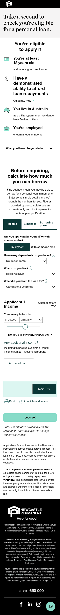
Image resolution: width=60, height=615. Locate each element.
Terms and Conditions (24, 560)
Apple (10, 574)
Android (20, 574)
